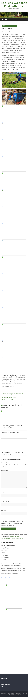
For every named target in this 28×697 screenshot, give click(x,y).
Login (2, 686)
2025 (4, 25)
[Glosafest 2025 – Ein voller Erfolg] (14, 438)
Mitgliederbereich (5, 684)
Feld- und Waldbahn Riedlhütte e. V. (14, 4)
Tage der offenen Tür (11, 25)
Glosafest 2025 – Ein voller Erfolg (12, 452)
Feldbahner (13, 31)
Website (3, 510)
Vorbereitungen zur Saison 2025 (13, 394)
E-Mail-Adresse (5, 502)
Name (3, 493)
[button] (14, 80)
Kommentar (5, 470)
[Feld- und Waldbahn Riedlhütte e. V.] (2, 19)
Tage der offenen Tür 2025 (10, 432)
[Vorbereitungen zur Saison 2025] (14, 411)
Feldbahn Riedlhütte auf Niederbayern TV (9, 399)
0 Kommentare (21, 31)
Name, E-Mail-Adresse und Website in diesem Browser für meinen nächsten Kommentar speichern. (12, 523)
